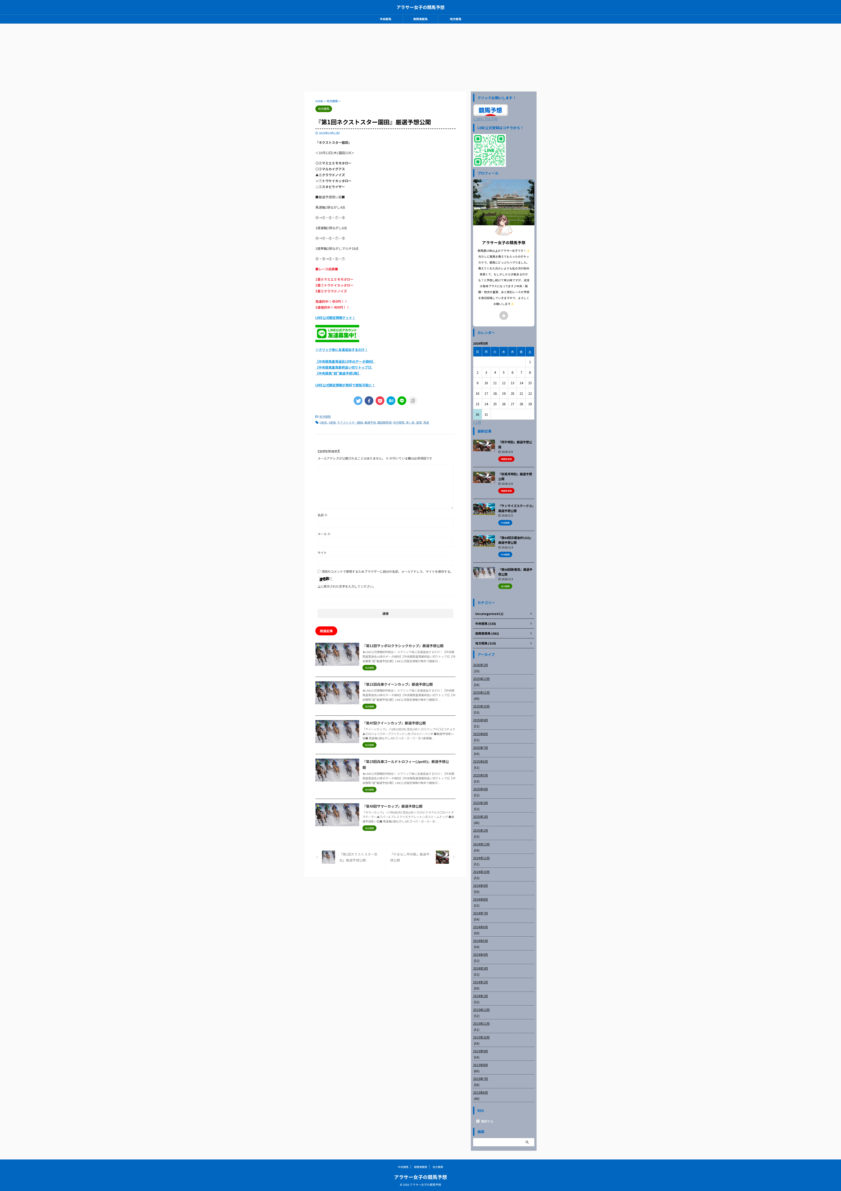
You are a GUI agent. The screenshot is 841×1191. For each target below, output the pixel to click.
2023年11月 (481, 1023)
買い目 (410, 422)
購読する (487, 1121)
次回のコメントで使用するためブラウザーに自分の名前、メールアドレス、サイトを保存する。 (387, 571)
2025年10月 (481, 706)
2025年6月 (480, 761)
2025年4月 (480, 789)
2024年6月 (480, 927)
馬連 (426, 422)
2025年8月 (480, 734)
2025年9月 (480, 720)
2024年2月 (480, 982)
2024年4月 (480, 954)
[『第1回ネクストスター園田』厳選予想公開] (391, 400)
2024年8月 (480, 899)
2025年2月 (480, 816)
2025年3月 (480, 803)
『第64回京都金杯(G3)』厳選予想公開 (515, 540)
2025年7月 (480, 747)
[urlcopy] (412, 400)
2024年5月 (480, 941)
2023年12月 (481, 1010)
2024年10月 (481, 872)
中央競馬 (385, 19)
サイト (322, 552)
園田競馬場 (384, 422)
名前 (322, 515)
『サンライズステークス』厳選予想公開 (516, 508)
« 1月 (477, 422)
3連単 (323, 422)
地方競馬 (455, 19)
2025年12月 (481, 679)
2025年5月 (480, 775)
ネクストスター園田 (350, 422)
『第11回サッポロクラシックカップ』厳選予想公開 (402, 645)
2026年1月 (480, 665)
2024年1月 (480, 996)
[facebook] (369, 400)
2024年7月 (480, 913)
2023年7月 (480, 1078)
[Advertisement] (420, 56)
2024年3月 (480, 968)
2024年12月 (481, 844)
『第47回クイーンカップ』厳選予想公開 (394, 723)
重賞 (419, 422)
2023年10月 (481, 1037)
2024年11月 (481, 858)
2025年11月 (481, 692)
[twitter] (358, 400)
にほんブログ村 (485, 119)
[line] (402, 400)
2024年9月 (480, 885)
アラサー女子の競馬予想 (420, 7)
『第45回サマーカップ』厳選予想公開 (392, 806)
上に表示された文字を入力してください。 (347, 586)
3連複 (332, 422)
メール (324, 534)
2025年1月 (480, 830)
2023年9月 (480, 1051)
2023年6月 (480, 1092)
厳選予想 (370, 422)
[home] (503, 315)
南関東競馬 (420, 19)
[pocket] (380, 400)
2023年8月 (480, 1065)
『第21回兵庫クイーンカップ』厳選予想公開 (397, 684)
